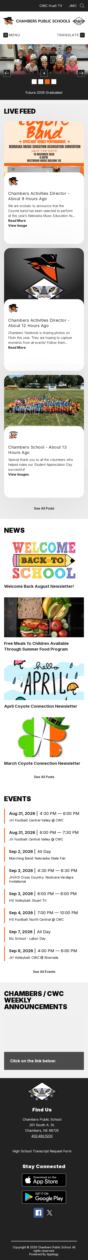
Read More (17, 221)
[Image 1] (34, 81)
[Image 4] (53, 81)
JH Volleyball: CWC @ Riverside (33, 957)
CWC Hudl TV (50, 6)
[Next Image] (81, 73)
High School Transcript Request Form (41, 1151)
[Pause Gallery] (44, 73)
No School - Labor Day (27, 938)
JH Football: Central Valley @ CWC (36, 820)
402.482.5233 (42, 1136)
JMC (73, 6)
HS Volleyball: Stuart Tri (27, 900)
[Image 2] (40, 81)
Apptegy (53, 1254)
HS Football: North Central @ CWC (36, 919)
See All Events (44, 972)
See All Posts (44, 508)
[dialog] (44, 1043)
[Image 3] (47, 81)
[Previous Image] (6, 73)
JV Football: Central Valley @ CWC (36, 839)
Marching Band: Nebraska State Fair (37, 858)
